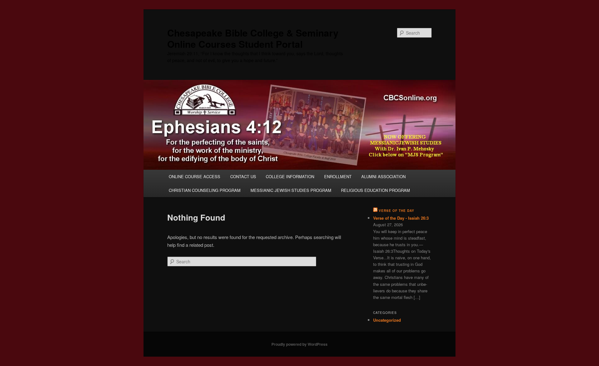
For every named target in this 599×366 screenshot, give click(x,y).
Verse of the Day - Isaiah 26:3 (401, 218)
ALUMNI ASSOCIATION (383, 176)
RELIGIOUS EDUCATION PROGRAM (375, 190)
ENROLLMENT (338, 176)
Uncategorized (387, 320)
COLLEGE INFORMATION (290, 176)
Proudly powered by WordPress (299, 344)
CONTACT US (243, 176)
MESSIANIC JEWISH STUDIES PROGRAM (291, 190)
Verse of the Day (396, 210)
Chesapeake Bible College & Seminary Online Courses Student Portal (252, 38)
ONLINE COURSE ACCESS (194, 176)
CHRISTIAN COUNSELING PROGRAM (205, 190)
